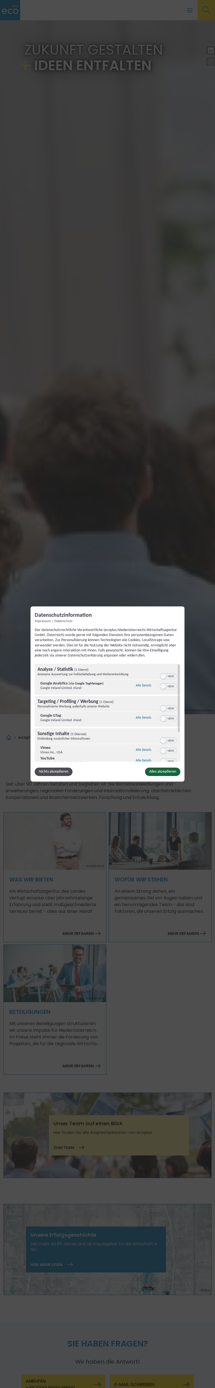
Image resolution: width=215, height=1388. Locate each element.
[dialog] (107, 694)
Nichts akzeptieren (53, 772)
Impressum (43, 621)
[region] (107, 713)
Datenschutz (63, 621)
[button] (163, 676)
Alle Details (143, 685)
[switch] (168, 675)
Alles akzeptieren (162, 772)
